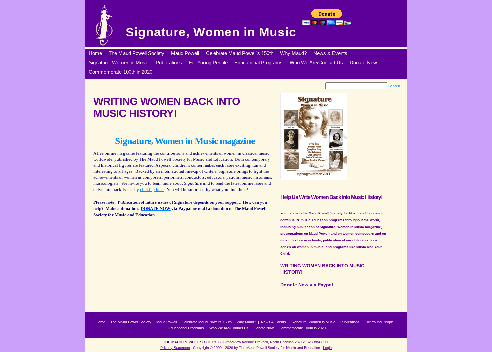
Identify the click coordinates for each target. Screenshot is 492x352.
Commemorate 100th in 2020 (302, 328)
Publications (350, 322)
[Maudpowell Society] (104, 25)
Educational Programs (186, 328)
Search (394, 86)
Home (100, 322)
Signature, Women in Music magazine (185, 141)
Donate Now (264, 328)
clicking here (152, 189)
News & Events (273, 322)
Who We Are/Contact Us (229, 328)
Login (327, 348)
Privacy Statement (175, 348)
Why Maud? (246, 322)
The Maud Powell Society (130, 322)
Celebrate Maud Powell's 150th (207, 322)
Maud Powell (166, 322)
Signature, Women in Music (211, 32)
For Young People (379, 322)
